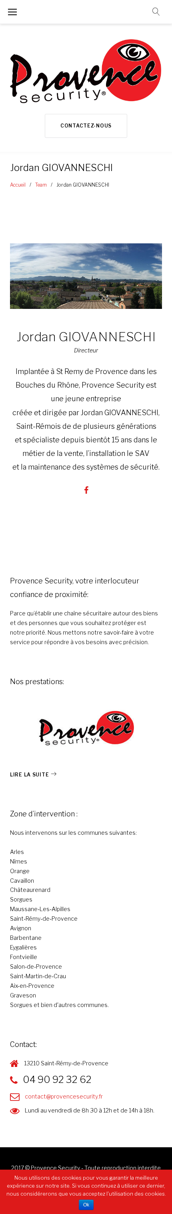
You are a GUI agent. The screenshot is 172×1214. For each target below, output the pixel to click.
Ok (86, 1205)
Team (41, 185)
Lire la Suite (29, 775)
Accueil (18, 185)
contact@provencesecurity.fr (64, 1096)
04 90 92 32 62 (57, 1079)
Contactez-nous (86, 126)
